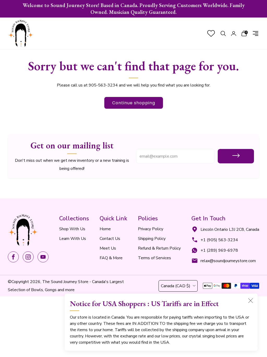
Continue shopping (133, 103)
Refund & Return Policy (159, 248)
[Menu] (255, 33)
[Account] (234, 33)
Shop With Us (72, 229)
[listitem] (133, 9)
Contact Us (110, 238)
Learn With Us (72, 238)
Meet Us (108, 248)
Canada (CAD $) (175, 286)
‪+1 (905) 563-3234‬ (219, 240)
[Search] (223, 33)
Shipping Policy (152, 238)
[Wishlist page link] (211, 33)
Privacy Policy (150, 229)
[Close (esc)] (251, 300)
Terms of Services (154, 258)
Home (105, 229)
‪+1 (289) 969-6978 (219, 250)
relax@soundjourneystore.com (228, 261)
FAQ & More (111, 258)
